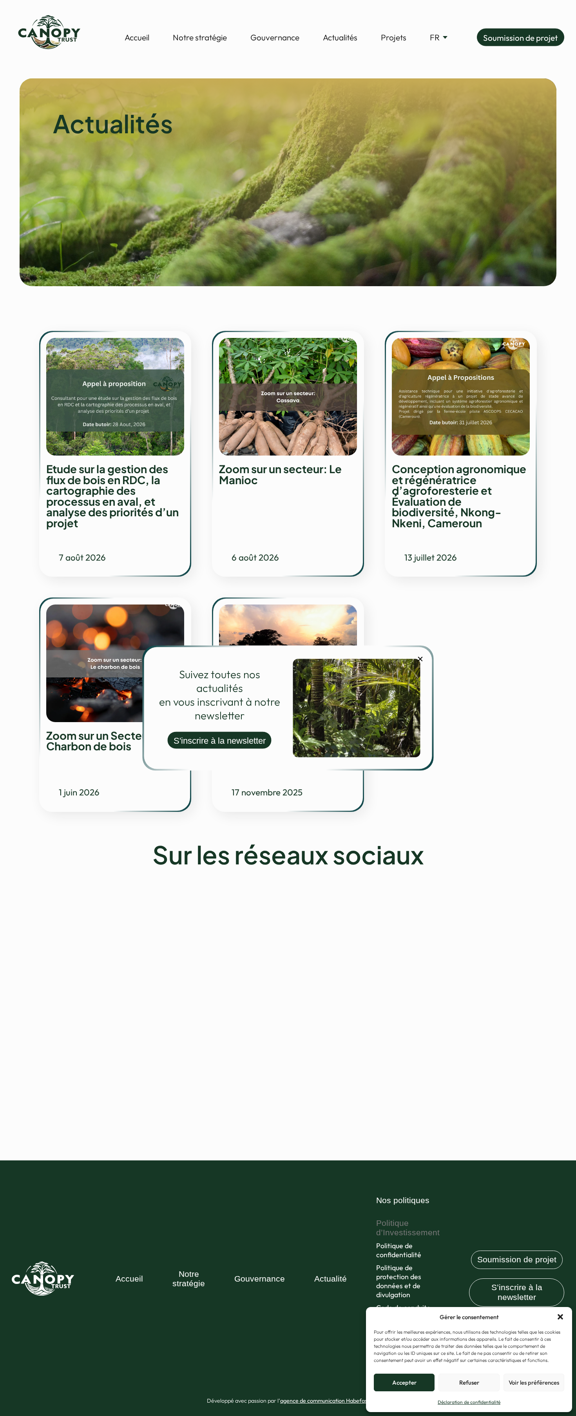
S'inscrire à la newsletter (220, 740)
